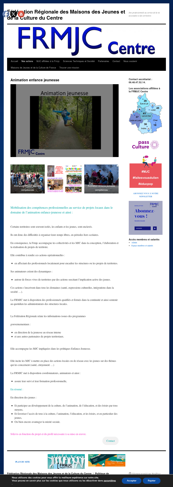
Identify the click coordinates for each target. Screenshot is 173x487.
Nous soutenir (130, 61)
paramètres (110, 480)
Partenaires (103, 61)
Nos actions (27, 61)
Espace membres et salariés (142, 245)
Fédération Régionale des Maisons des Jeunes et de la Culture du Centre (66, 14)
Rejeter (151, 480)
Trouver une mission (69, 67)
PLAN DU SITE (22, 461)
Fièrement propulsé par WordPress (146, 473)
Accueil (14, 61)
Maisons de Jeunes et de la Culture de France (33, 67)
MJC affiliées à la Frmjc (48, 61)
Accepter (131, 480)
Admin (134, 242)
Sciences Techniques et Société (79, 61)
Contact (116, 61)
